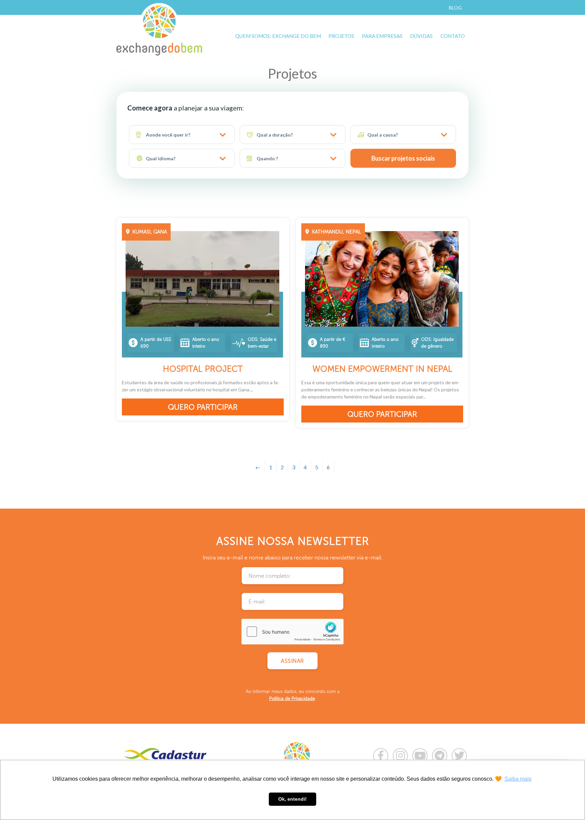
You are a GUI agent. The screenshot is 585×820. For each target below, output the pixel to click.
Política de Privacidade (292, 698)
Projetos (341, 36)
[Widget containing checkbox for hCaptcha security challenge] (292, 631)
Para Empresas (382, 36)
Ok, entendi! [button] (292, 799)
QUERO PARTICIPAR (203, 407)
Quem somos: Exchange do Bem (278, 36)
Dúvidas (421, 36)
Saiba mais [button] (518, 779)
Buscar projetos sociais (403, 158)
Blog (455, 8)
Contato (452, 36)
